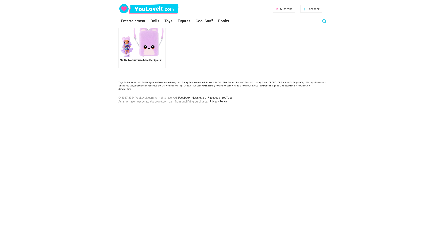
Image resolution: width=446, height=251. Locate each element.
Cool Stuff (204, 20)
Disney (166, 82)
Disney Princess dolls (207, 82)
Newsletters (199, 98)
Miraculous (320, 82)
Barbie (127, 82)
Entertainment (133, 20)
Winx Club (305, 85)
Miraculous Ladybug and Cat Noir (154, 85)
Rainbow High (288, 85)
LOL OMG (272, 82)
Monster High (176, 85)
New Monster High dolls (270, 85)
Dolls (155, 20)
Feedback (184, 98)
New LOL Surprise (250, 85)
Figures (184, 20)
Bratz (160, 82)
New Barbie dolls (223, 85)
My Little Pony (208, 85)
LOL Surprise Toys (297, 82)
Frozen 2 (240, 82)
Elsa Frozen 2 (229, 82)
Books (223, 20)
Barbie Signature (149, 82)
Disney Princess (189, 82)
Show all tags (124, 89)
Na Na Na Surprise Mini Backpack (140, 60)
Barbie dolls (135, 82)
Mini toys (310, 82)
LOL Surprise (283, 82)
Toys (168, 20)
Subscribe (286, 9)
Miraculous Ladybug (128, 85)
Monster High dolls (192, 85)
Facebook (313, 9)
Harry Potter (261, 82)
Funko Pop (250, 82)
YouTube (227, 98)
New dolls (236, 85)
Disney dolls (176, 82)
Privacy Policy (218, 101)
